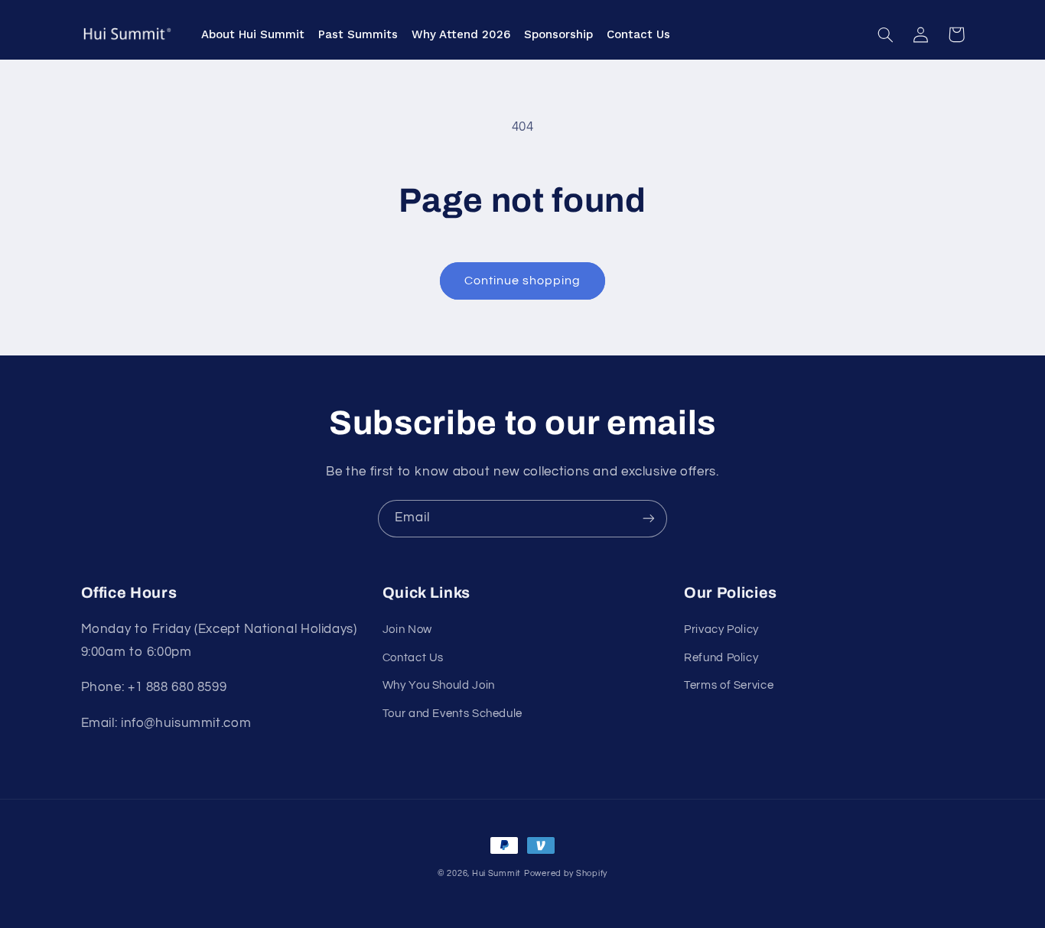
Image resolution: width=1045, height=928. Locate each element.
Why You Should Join (439, 685)
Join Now (407, 629)
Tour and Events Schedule (452, 713)
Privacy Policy (721, 629)
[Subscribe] (648, 518)
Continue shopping (522, 280)
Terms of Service (728, 685)
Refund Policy (721, 658)
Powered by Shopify (565, 873)
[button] (885, 34)
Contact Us (413, 658)
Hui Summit (496, 873)
